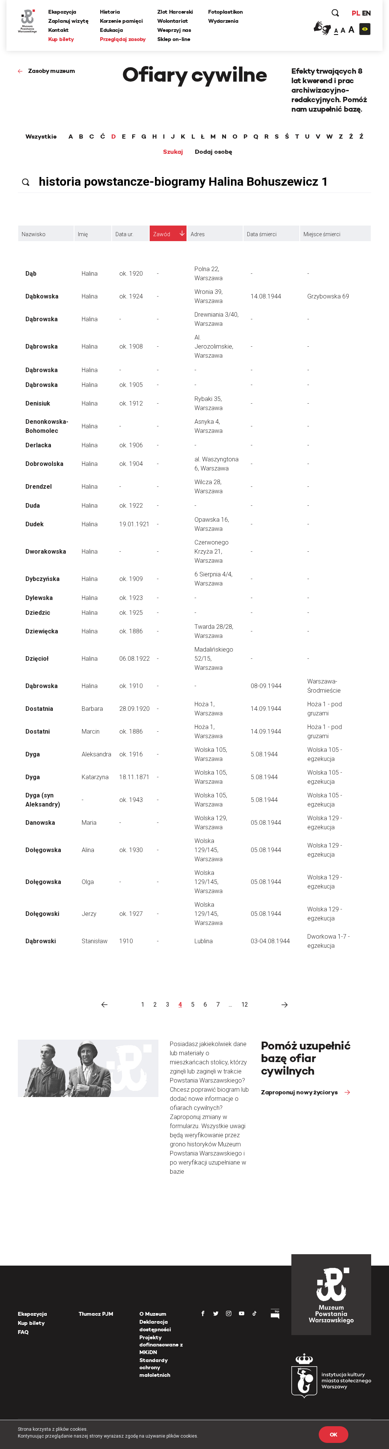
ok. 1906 (131, 445)
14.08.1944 (266, 296)
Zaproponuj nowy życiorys (300, 1092)
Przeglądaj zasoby (123, 39)
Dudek (34, 524)
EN (366, 13)
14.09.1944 (266, 708)
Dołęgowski (42, 913)
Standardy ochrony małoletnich (154, 1367)
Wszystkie (41, 137)
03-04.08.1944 (270, 941)
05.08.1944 (266, 822)
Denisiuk (37, 403)
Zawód (161, 234)
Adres (198, 234)
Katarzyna (95, 777)
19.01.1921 (134, 524)
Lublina (203, 941)
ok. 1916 (131, 754)
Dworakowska (45, 551)
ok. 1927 (131, 913)
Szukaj (173, 152)
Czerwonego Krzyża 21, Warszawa (211, 551)
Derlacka (38, 445)
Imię (83, 234)
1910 (126, 941)
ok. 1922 (131, 505)
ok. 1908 (131, 346)
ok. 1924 (131, 296)
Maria (89, 822)
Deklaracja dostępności (155, 1325)
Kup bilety (61, 39)
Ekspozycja (62, 11)
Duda (32, 505)
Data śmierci (262, 234)
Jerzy (89, 913)
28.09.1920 (134, 708)
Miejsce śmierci (322, 234)
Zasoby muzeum (51, 71)
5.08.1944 (264, 754)
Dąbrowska (41, 319)
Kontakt (58, 30)
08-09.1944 (266, 686)
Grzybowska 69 (328, 296)
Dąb (30, 273)
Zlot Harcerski (175, 11)
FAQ (23, 1332)
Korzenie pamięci (121, 20)
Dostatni (37, 731)
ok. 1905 (131, 384)
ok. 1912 (131, 403)
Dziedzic (37, 612)
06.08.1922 (134, 658)
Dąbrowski (40, 941)
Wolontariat (172, 20)
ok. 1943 (131, 799)
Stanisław (95, 941)
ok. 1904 (131, 463)
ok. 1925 (131, 612)
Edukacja (111, 30)
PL (356, 13)
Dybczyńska (42, 578)
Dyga (32, 754)
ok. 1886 (131, 631)
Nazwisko (34, 234)
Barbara (92, 708)
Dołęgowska (43, 850)
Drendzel (38, 486)
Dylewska (39, 597)
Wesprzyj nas (174, 30)
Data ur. (124, 234)
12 (244, 1004)
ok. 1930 (131, 850)
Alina (88, 850)
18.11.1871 (134, 777)
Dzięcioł (37, 658)
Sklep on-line (173, 39)
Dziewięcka (41, 631)
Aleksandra (96, 754)
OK (333, 1434)
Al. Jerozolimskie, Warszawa (213, 346)
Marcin (91, 731)
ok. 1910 (131, 686)
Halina (90, 273)
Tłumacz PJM (96, 1313)
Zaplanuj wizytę (68, 20)
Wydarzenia (223, 20)
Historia (110, 11)
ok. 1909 (131, 578)
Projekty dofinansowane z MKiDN (161, 1345)
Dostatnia (39, 708)
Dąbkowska (42, 296)
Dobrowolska (44, 463)
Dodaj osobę (213, 152)
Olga (88, 882)
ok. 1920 (131, 273)
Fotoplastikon (225, 11)
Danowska (40, 822)
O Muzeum (152, 1313)
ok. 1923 (131, 597)
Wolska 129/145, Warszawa (208, 850)
